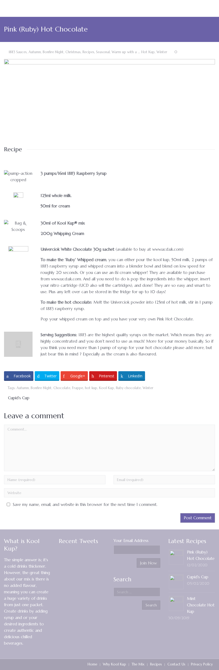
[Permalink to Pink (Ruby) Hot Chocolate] (176, 556)
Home (92, 664)
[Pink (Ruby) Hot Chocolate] (109, 100)
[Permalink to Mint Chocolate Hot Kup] (176, 603)
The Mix (138, 664)
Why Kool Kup (114, 664)
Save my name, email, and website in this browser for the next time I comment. (85, 504)
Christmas (73, 52)
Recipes (88, 52)
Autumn (35, 52)
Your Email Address (131, 540)
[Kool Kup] (24, 8)
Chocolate (61, 388)
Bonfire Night (53, 52)
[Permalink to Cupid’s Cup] (176, 581)
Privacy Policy (202, 664)
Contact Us (176, 664)
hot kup (91, 388)
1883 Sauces (18, 52)
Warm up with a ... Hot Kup (133, 52)
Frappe (77, 388)
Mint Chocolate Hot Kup (200, 605)
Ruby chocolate (128, 388)
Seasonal (103, 52)
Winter (162, 52)
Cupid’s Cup (18, 397)
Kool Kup (106, 388)
